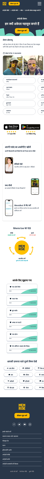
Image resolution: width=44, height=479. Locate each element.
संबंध (21, 10)
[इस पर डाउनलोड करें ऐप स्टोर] (11, 127)
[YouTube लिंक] (24, 424)
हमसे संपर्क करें (6, 431)
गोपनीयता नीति (23, 471)
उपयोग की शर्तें (13, 471)
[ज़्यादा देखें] (39, 3)
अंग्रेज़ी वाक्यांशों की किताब (10, 464)
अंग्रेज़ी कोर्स (14, 10)
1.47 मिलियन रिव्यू (31, 134)
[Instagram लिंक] (30, 424)
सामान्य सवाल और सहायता (10, 436)
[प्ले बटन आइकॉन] (13, 65)
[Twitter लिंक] (19, 424)
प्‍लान (3, 445)
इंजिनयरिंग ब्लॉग (7, 450)
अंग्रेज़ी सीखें (5, 10)
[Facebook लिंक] (14, 424)
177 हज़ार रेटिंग (11, 134)
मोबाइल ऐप (5, 441)
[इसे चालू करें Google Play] (30, 127)
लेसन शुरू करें (22, 30)
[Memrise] (4, 3)
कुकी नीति (31, 471)
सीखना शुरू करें (14, 3)
